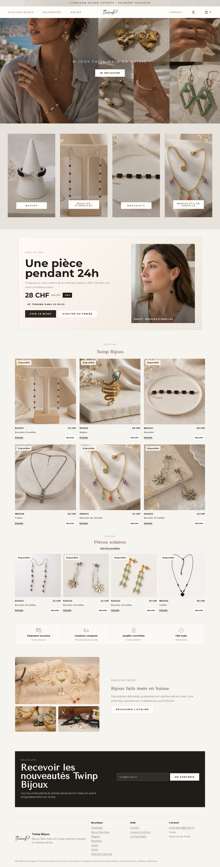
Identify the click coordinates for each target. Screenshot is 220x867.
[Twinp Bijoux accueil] (110, 12)
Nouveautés (52, 12)
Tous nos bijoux (21, 12)
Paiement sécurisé (101, 854)
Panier (94, 849)
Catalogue (97, 827)
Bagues (95, 836)
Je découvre (110, 73)
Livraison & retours (140, 832)
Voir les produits (110, 548)
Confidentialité (138, 836)
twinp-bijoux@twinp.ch (181, 827)
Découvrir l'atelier (132, 709)
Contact (175, 12)
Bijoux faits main (100, 832)
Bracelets (96, 840)
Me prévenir (185, 777)
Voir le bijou (40, 313)
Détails (19, 437)
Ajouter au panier (77, 313)
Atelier (76, 12)
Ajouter (70, 437)
